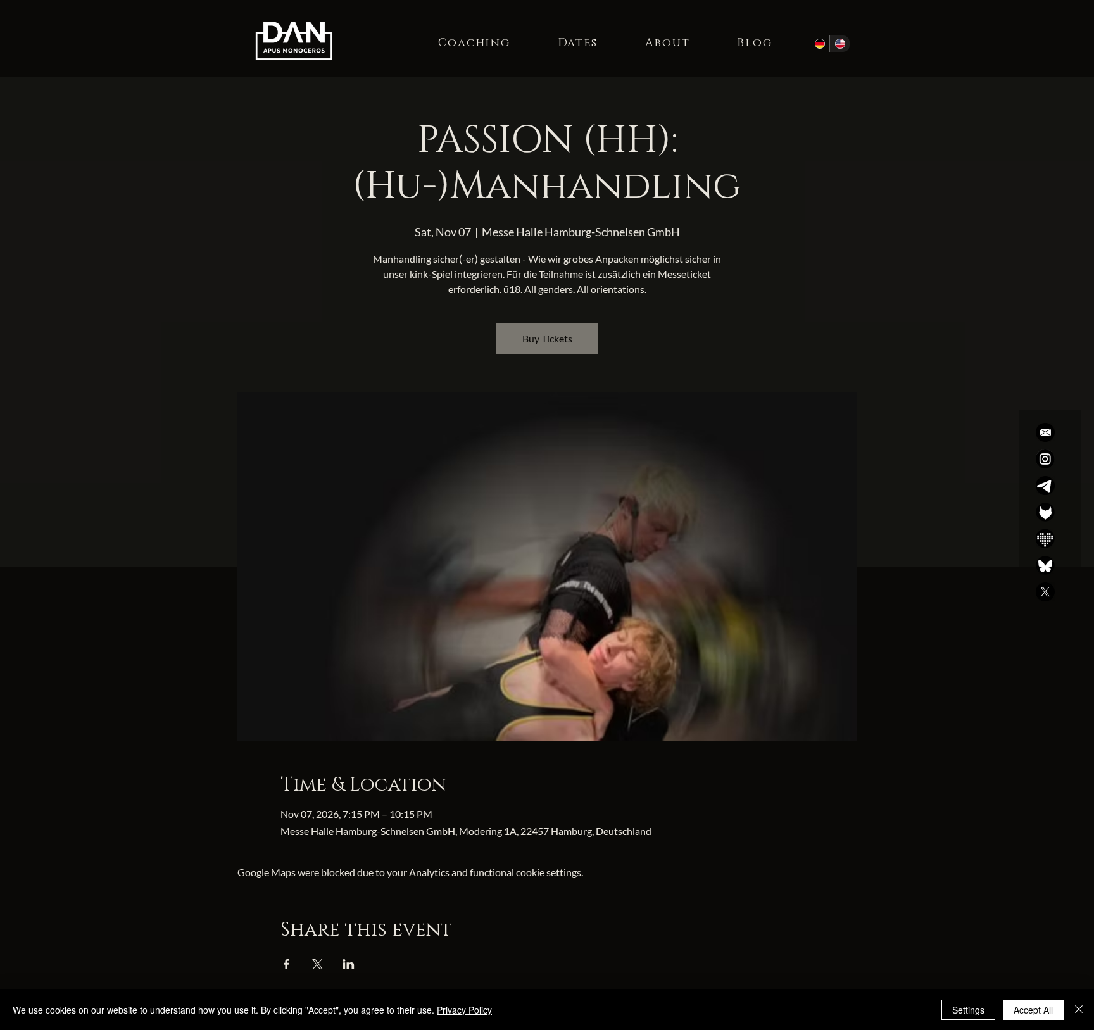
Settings (968, 1009)
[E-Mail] (1045, 432)
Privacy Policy (464, 1009)
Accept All (1033, 1009)
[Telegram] (1045, 485)
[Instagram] (1045, 458)
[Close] (1078, 1010)
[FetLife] (1045, 512)
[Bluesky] (1045, 565)
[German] (819, 43)
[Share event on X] (317, 964)
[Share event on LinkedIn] (349, 964)
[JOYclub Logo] (1045, 538)
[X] (1045, 591)
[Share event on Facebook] (286, 964)
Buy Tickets (547, 338)
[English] (839, 43)
